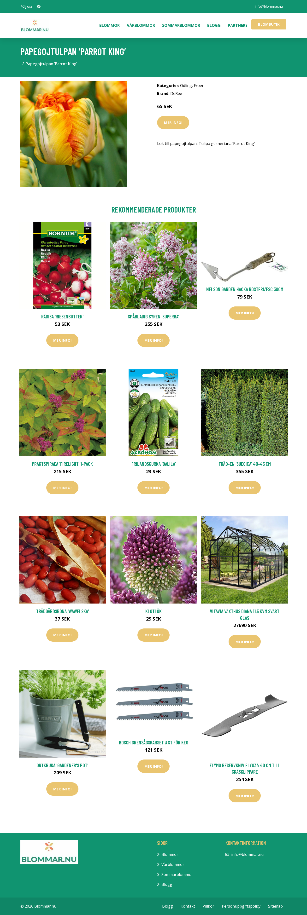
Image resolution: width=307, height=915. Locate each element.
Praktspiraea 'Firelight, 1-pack (62, 464)
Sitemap (275, 906)
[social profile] (38, 6)
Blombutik (269, 24)
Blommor (109, 25)
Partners (238, 25)
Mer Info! (173, 122)
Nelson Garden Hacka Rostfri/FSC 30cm (244, 289)
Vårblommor (141, 25)
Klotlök (153, 611)
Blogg (214, 25)
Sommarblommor (181, 25)
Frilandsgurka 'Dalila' (153, 464)
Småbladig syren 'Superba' (153, 316)
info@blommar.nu (269, 6)
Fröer (199, 85)
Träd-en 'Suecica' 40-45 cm (244, 464)
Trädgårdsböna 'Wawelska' (62, 611)
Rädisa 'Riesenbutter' (62, 316)
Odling (186, 85)
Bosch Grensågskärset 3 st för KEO (153, 742)
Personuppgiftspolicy (241, 906)
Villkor (208, 906)
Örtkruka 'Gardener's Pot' (62, 765)
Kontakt (188, 906)
